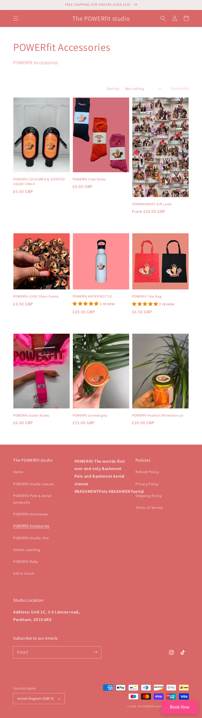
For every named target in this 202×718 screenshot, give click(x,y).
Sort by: (113, 88)
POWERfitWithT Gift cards (151, 204)
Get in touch (23, 573)
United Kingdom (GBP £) (35, 698)
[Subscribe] (95, 652)
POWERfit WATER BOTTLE (92, 296)
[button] (16, 18)
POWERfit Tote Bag (146, 296)
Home (18, 471)
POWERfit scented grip (90, 415)
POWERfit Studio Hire (31, 538)
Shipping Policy (148, 495)
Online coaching (27, 549)
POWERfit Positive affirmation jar (158, 415)
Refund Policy (147, 471)
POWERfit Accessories (31, 525)
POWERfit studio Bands (31, 415)
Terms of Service (149, 507)
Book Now (179, 707)
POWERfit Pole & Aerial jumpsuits (32, 499)
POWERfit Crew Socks (89, 179)
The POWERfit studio (150, 706)
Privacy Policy (146, 484)
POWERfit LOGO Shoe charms (36, 296)
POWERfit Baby (25, 561)
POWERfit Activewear (30, 514)
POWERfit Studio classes (33, 484)
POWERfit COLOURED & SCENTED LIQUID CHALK (39, 181)
